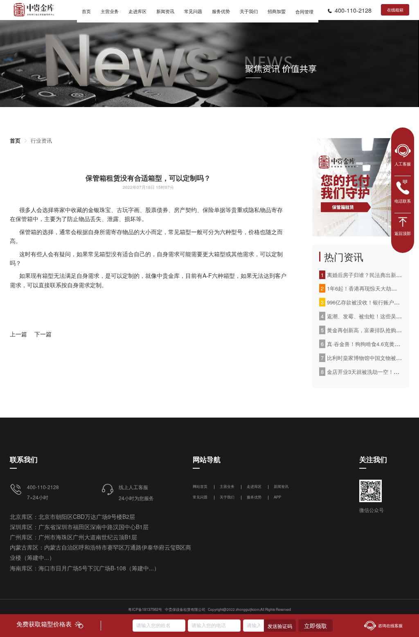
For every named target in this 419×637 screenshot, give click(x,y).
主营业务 (227, 486)
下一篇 (43, 334)
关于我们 (227, 497)
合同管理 (304, 11)
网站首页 (201, 486)
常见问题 (200, 497)
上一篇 (18, 334)
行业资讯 (41, 140)
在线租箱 (395, 10)
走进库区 (255, 486)
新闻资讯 (281, 486)
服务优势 (254, 497)
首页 (15, 140)
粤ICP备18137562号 (145, 609)
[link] (15, 140)
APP (277, 497)
